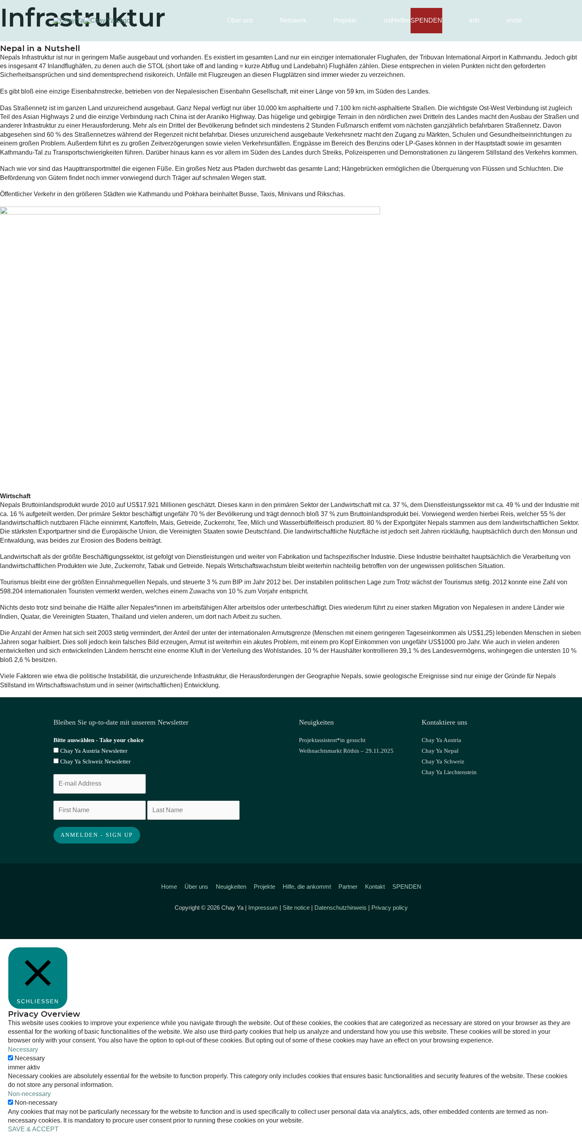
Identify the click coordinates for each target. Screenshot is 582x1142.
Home (169, 886)
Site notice (296, 907)
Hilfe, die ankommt (307, 886)
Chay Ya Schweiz (443, 761)
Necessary (30, 1058)
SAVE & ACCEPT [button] (33, 1129)
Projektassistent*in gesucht (332, 740)
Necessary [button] (23, 1049)
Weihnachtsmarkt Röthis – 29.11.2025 (346, 751)
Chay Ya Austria (441, 740)
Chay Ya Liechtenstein (449, 772)
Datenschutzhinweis (340, 907)
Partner (348, 886)
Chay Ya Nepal (440, 751)
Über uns (196, 886)
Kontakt (375, 886)
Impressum (263, 907)
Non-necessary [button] (29, 1093)
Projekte (264, 886)
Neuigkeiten (231, 886)
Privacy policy (389, 907)
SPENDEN (406, 886)
